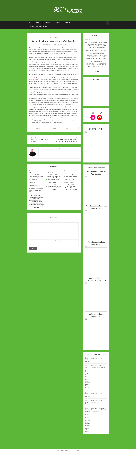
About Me (38, 22)
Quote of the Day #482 (96, 400)
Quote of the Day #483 (96, 358)
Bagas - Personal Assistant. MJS (60, 44)
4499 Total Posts (31, 160)
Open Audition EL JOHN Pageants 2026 (38, 26)
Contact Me (68, 22)
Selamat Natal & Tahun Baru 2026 (71, 177)
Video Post (57, 22)
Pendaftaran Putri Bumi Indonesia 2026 (96, 243)
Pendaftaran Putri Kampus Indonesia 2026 (96, 315)
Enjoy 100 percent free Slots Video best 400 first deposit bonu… (98, 367)
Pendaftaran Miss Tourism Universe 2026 (96, 172)
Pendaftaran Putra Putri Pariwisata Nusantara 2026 (96, 279)
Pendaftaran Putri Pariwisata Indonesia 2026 (96, 207)
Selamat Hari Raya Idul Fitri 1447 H (36, 177)
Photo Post (48, 22)
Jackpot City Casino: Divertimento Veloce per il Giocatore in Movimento (71, 188)
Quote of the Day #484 (96, 393)
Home (30, 22)
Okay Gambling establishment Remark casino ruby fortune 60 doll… (98, 410)
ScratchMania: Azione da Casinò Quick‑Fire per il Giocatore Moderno (53, 188)
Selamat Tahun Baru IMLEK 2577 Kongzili (53, 177)
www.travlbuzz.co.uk (36, 77)
